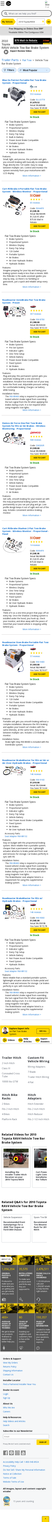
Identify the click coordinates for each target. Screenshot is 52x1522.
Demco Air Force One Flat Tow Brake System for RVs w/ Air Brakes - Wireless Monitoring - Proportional (23, 426)
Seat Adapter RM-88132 (16, 836)
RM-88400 (14, 396)
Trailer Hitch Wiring (38, 1077)
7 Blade (32, 1071)
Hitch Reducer (35, 1114)
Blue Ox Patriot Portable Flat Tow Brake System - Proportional (24, 81)
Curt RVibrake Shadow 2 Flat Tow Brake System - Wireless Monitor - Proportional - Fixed (25, 531)
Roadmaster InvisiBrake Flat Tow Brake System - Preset (23, 301)
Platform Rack (9, 1119)
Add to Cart (39, 112)
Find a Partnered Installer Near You (19, 1384)
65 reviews (35, 202)
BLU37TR (40, 99)
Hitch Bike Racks (9, 1096)
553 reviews (35, 94)
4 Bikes (6, 1114)
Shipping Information (13, 1370)
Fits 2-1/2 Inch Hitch (38, 1119)
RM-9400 (40, 661)
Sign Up (6, 1397)
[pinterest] (11, 1453)
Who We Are (9, 1407)
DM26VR (40, 445)
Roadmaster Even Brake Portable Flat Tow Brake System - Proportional (25, 643)
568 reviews (35, 439)
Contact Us (8, 1374)
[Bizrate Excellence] (6, 1501)
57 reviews (35, 656)
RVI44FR (40, 208)
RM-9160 (40, 779)
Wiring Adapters (36, 1066)
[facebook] (5, 1453)
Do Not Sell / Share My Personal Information (24, 1469)
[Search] (6, 13)
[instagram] (17, 1453)
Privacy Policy (9, 1465)
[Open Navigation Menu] (3, 3)
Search (6, 1425)
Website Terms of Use (13, 1481)
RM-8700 (40, 319)
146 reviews (35, 774)
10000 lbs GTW (10, 1081)
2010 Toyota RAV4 (27, 21)
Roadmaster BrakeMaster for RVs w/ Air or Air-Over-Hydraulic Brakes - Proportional (25, 761)
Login (5, 1393)
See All (43, 1031)
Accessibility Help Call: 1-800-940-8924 (21, 1461)
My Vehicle (7, 22)
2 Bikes (6, 1103)
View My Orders (10, 1362)
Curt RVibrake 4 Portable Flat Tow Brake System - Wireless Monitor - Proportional (24, 190)
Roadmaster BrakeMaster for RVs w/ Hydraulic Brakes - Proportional (22, 899)
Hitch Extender (36, 1103)
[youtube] (23, 1453)
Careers (6, 1411)
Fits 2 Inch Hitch (10, 1109)
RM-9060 (40, 917)
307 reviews (35, 313)
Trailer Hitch (11, 1058)
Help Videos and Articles (14, 1421)
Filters (10, 70)
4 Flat (31, 1082)
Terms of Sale (9, 1477)
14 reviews (35, 545)
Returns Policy (9, 1366)
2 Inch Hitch (8, 1063)
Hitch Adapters (34, 1096)
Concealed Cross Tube (11, 1075)
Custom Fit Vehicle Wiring (38, 1059)
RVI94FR (40, 550)
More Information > (35, 176)
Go (48, 22)
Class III (6, 1068)
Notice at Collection (12, 1473)
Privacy (5, 1444)
